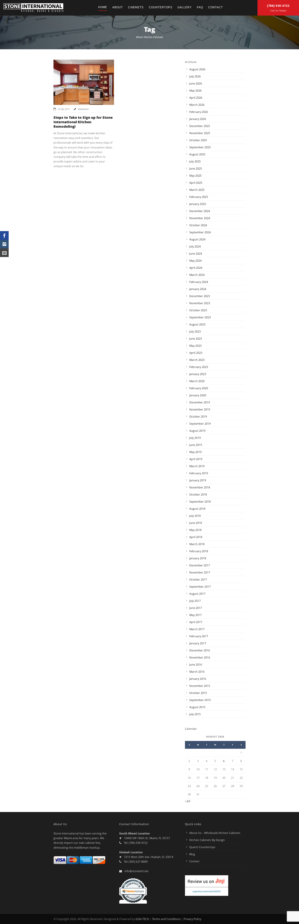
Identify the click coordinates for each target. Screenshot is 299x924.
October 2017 (198, 579)
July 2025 (195, 161)
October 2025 (198, 140)
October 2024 (198, 225)
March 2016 (197, 672)
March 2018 (197, 544)
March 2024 (197, 275)
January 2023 (197, 374)
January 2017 (197, 643)
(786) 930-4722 (278, 5)
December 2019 (199, 402)
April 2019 (195, 459)
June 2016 (195, 664)
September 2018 (200, 501)
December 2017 (199, 565)
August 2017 (197, 594)
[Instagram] (4, 244)
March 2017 (197, 629)
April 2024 (195, 268)
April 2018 (195, 537)
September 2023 (200, 317)
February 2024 (198, 282)
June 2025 (195, 168)
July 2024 (195, 246)
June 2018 (195, 523)
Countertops (160, 7)
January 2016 (197, 679)
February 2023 (198, 367)
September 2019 (200, 424)
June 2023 (195, 338)
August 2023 (197, 324)
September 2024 (200, 232)
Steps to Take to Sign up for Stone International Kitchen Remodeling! (83, 122)
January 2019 (197, 480)
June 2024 (195, 253)
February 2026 (198, 112)
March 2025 (197, 190)
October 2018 (198, 494)
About (117, 7)
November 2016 (199, 657)
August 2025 (197, 154)
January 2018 (197, 558)
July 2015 (195, 714)
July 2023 (195, 331)
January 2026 (197, 119)
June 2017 (195, 608)
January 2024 (197, 289)
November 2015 (199, 686)
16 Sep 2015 (64, 109)
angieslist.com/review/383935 (207, 891)
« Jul (187, 801)
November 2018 (199, 487)
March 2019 (197, 466)
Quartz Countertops (202, 847)
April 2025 (195, 183)
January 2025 (197, 204)
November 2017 (199, 572)
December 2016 (199, 650)
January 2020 (197, 395)
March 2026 (197, 105)
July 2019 (195, 438)
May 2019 (195, 452)
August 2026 (197, 69)
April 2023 (195, 353)
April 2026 (195, 98)
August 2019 (197, 431)
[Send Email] (4, 252)
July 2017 (195, 601)
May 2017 (195, 615)
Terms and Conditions (166, 919)
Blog (192, 854)
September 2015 (200, 700)
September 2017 (200, 587)
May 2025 (195, 176)
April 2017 (195, 622)
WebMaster (83, 109)
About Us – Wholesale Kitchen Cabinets (214, 833)
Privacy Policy (192, 919)
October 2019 (198, 416)
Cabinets (136, 7)
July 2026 (195, 76)
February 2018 (198, 551)
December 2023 (199, 296)
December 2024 (199, 211)
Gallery (185, 7)
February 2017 (198, 636)
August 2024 (197, 239)
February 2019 (198, 473)
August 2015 (197, 707)
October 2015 (198, 693)
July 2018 (195, 516)
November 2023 (199, 303)
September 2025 (200, 147)
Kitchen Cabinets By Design (207, 840)
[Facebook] (4, 235)
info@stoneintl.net (136, 871)
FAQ (200, 7)
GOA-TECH (142, 919)
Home (102, 7)
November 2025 (199, 133)
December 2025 (199, 126)
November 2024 (199, 218)
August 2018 (197, 509)
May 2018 (195, 530)
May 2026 (195, 90)
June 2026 (195, 83)
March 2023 (197, 360)
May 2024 (195, 261)
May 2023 (195, 346)
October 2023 (198, 310)
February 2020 (198, 388)
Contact (215, 7)
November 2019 (199, 409)
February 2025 (198, 197)
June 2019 (195, 445)
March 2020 (197, 381)
